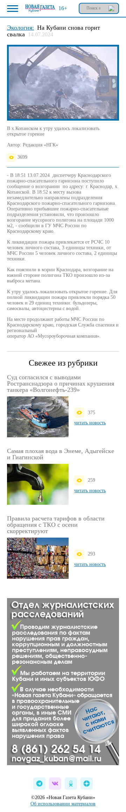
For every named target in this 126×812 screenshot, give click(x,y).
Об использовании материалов (63, 803)
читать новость (90, 422)
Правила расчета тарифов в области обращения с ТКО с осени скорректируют (56, 524)
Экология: (20, 27)
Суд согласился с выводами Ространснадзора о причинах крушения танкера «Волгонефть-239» (60, 383)
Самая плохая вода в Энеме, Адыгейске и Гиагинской (60, 454)
